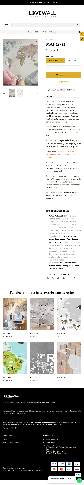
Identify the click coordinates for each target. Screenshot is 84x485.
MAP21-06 (7, 377)
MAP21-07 (61, 333)
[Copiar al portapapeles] (74, 278)
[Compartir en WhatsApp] (58, 278)
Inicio (30, 32)
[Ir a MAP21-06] (15, 358)
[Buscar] (78, 25)
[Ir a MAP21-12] (42, 314)
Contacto (6, 439)
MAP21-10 (34, 377)
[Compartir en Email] (69, 278)
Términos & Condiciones (11, 442)
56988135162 (50, 442)
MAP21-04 (61, 377)
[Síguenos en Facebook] (15, 428)
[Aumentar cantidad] (79, 68)
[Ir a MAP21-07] (69, 314)
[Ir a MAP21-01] (15, 314)
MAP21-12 (34, 333)
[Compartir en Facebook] (48, 278)
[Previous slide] (4, 93)
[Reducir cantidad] (48, 68)
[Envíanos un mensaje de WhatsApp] (79, 480)
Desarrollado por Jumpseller (32, 470)
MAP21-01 (7, 333)
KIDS (36, 32)
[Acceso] (82, 39)
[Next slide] (36, 93)
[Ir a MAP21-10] (42, 358)
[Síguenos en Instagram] (11, 428)
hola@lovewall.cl (52, 439)
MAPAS (43, 32)
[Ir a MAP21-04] (69, 358)
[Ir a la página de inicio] (42, 14)
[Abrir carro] (82, 34)
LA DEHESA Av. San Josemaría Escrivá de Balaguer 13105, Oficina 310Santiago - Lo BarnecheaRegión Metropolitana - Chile (61, 449)
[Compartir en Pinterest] (64, 278)
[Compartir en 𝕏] (53, 278)
